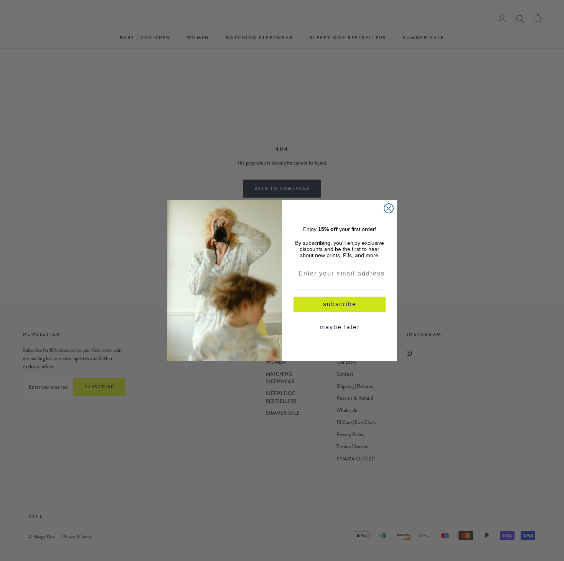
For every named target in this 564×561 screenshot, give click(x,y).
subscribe (339, 304)
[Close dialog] (388, 208)
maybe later (340, 327)
